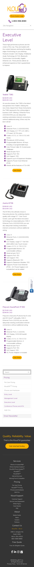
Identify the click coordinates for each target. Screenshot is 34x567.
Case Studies (17, 506)
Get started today (17, 446)
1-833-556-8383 (19, 21)
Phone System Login (17, 16)
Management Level (10, 398)
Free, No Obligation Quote (17, 545)
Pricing (7, 377)
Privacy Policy (11, 564)
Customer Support (17, 499)
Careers (17, 520)
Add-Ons (7, 410)
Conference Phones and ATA (14, 406)
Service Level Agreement (17, 501)
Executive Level (9, 402)
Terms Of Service (21, 564)
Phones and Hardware (12, 390)
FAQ (17, 508)
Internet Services (17, 476)
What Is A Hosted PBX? (17, 464)
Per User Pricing (9, 382)
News (17, 517)
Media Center (17, 515)
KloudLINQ (17, 474)
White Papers (17, 503)
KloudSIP (17, 471)
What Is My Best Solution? (17, 467)
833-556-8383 (17, 539)
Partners (17, 522)
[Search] (28, 372)
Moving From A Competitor (17, 478)
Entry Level (8, 394)
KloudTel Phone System (17, 469)
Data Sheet (17, 170)
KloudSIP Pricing (10, 386)
